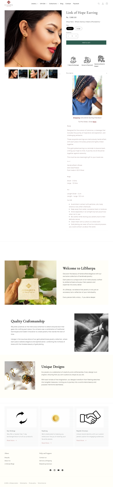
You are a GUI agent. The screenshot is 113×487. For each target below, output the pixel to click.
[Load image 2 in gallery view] (23, 74)
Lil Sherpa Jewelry (13, 483)
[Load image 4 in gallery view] (43, 74)
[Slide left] (6, 74)
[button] (87, 73)
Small (70, 28)
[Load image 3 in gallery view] (33, 74)
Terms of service (42, 483)
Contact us (42, 458)
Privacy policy (32, 483)
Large (78, 28)
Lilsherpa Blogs (9, 464)
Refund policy (23, 483)
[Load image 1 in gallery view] (13, 74)
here (94, 122)
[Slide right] (60, 74)
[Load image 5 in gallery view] (53, 74)
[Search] (99, 4)
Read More (10, 440)
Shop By (7, 458)
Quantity (68, 32)
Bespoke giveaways (45, 464)
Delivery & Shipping (45, 461)
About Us (7, 461)
